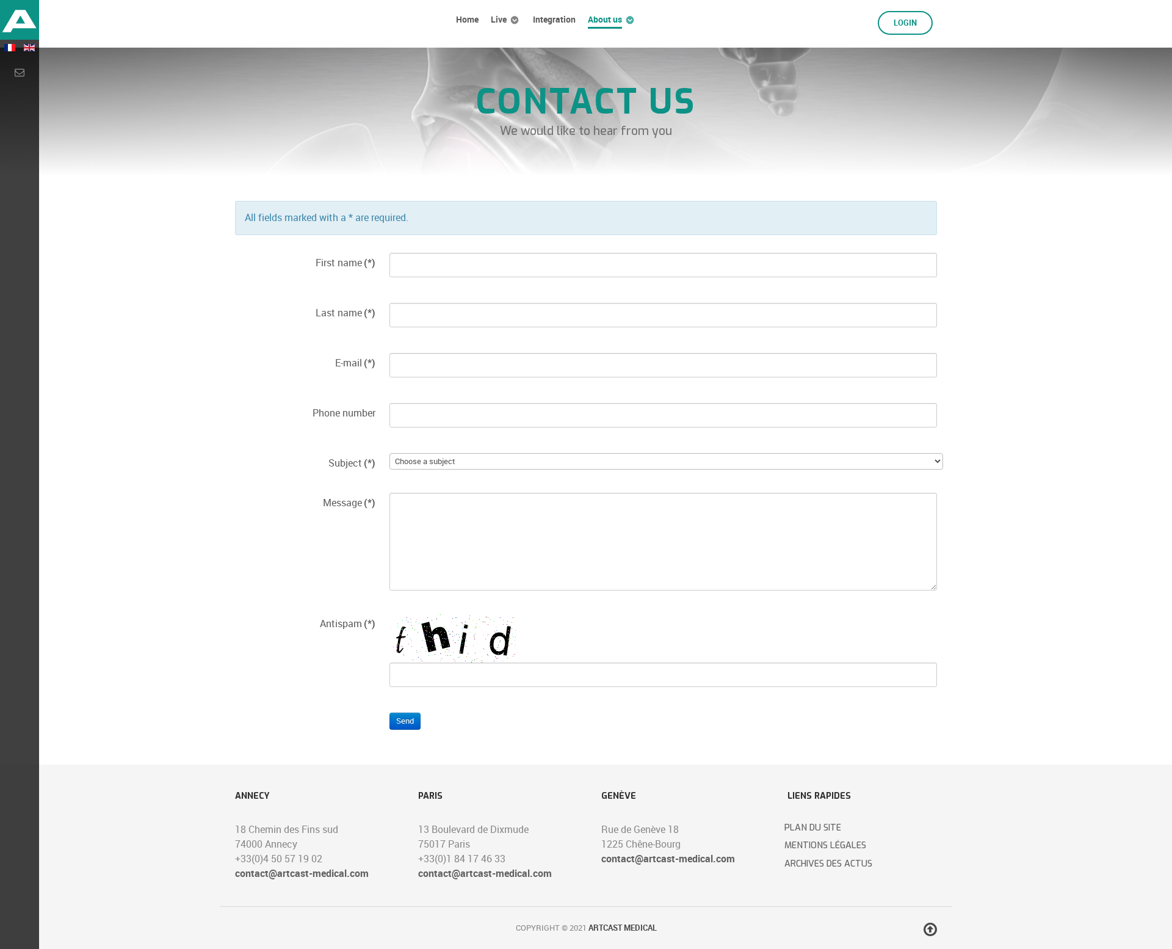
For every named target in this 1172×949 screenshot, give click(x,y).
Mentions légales (825, 845)
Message (349, 503)
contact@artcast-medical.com (302, 873)
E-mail (355, 363)
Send (405, 720)
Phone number (344, 413)
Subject (351, 463)
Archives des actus (828, 864)
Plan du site (812, 828)
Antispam (347, 624)
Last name (345, 313)
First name (345, 263)
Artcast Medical (622, 928)
